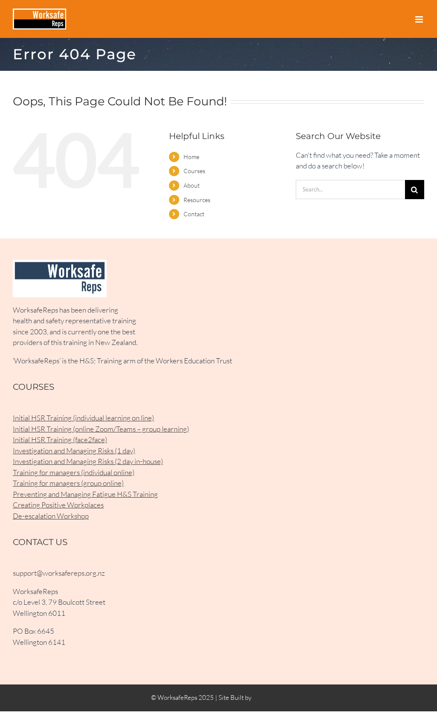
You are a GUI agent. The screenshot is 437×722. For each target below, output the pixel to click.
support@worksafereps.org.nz (59, 572)
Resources (197, 199)
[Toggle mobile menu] (419, 19)
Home (191, 156)
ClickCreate (269, 697)
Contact (194, 213)
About (192, 185)
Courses (194, 170)
